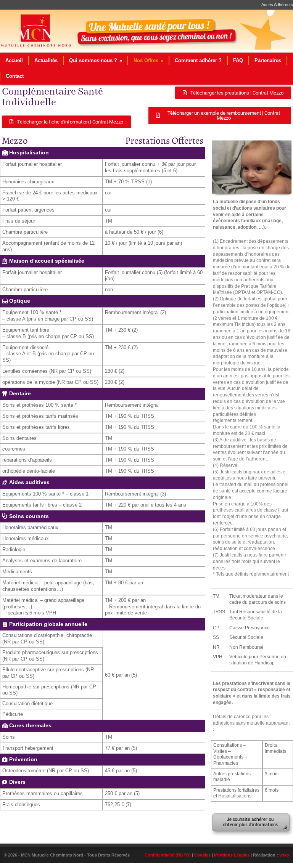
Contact (15, 76)
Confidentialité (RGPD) (168, 855)
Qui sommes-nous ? (95, 60)
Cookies (202, 855)
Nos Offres (148, 60)
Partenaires (267, 60)
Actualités (46, 60)
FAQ (238, 60)
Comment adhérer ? (198, 60)
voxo (284, 855)
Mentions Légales (232, 855)
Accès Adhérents (277, 5)
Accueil (14, 60)
